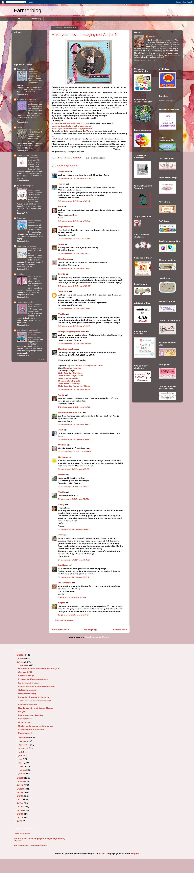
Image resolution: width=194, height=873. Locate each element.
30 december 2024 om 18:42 (74, 424)
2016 (20, 803)
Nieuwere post (60, 629)
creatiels (20, 274)
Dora (60, 430)
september (24, 745)
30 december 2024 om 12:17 (74, 253)
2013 (20, 814)
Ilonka (61, 244)
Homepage (21, 19)
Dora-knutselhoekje (25, 69)
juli (20, 752)
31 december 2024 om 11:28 (73, 499)
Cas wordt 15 (25, 672)
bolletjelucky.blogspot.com (71, 331)
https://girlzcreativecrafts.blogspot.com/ (72, 128)
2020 (21, 789)
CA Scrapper (64, 582)
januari (22, 773)
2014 (20, 810)
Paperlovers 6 (25, 733)
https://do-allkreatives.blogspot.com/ (70, 123)
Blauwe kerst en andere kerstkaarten (36, 686)
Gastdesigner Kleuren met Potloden (33, 73)
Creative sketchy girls (69, 381)
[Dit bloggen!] (95, 158)
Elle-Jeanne (64, 259)
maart (22, 766)
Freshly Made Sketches (27, 155)
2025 (20, 658)
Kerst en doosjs (26, 675)
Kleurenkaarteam (35, 221)
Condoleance (25, 719)
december (24, 665)
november (24, 737)
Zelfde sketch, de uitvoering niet (34, 701)
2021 (20, 785)
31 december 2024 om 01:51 (73, 469)
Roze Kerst (32, 102)
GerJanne (63, 457)
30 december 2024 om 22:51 (74, 452)
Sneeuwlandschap (27, 693)
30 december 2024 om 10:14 (74, 201)
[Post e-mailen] (87, 158)
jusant (102, 853)
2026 (20, 655)
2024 (20, 662)
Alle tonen (41, 359)
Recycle (22, 711)
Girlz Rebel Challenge (69, 383)
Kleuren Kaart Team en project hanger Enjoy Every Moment (39, 839)
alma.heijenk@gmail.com (70, 412)
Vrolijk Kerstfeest (34, 249)
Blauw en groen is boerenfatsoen (30, 845)
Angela (61, 602)
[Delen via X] (97, 158)
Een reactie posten (64, 620)
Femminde (63, 291)
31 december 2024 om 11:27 (73, 487)
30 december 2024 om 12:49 (74, 286)
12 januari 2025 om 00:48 (73, 615)
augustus (24, 748)
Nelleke (151, 36)
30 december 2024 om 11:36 (74, 221)
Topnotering (36, 19)
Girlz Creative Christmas (71, 373)
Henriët (61, 184)
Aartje (100, 87)
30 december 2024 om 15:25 (74, 343)
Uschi (61, 535)
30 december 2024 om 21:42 (74, 439)
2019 (20, 792)
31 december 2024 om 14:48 (73, 529)
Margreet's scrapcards (26, 99)
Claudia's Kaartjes (72, 368)
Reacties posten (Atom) (97, 637)
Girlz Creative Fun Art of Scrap (74, 386)
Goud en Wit (24, 722)
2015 (20, 807)
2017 (20, 799)
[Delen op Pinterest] (103, 158)
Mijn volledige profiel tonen (145, 60)
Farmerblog (27, 10)
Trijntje (61, 274)
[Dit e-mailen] (92, 158)
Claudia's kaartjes (67, 349)
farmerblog (22, 218)
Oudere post (119, 629)
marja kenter (64, 226)
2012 (20, 817)
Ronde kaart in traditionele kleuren (35, 708)
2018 (20, 796)
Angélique (63, 565)
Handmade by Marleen (26, 246)
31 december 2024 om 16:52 (74, 560)
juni (21, 755)
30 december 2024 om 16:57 (74, 407)
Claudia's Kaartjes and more (89, 365)
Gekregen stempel (27, 690)
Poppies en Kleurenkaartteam (33, 679)
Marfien (62, 445)
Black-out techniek (27, 704)
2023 (20, 778)
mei (21, 759)
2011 (20, 821)
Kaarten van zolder (25, 302)
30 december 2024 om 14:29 (74, 326)
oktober (23, 741)
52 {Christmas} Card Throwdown (26, 187)
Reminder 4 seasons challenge (33, 697)
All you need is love (35, 130)
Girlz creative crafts (68, 378)
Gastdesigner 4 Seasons (31, 729)
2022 (20, 781)
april (21, 763)
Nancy (61, 504)
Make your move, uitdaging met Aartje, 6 (39, 668)
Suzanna (21, 127)
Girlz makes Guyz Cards (70, 375)
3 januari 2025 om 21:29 (72, 597)
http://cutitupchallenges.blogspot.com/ (71, 126)
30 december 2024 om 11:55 (74, 239)
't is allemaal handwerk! (27, 330)
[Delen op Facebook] (100, 158)
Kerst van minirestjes (28, 683)
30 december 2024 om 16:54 (74, 389)
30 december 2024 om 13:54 (74, 308)
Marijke (61, 314)
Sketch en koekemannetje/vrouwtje (35, 726)
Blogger (135, 853)
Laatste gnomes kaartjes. (30, 715)
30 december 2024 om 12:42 (74, 268)
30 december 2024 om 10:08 (74, 178)
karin (60, 206)
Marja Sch (63, 171)
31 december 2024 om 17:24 (73, 577)
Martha (61, 474)
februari (23, 770)
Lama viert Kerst (22, 833)
